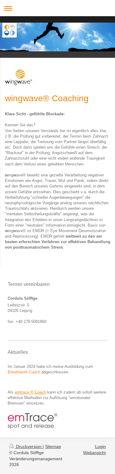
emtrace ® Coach (30, 392)
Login (100, 446)
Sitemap (53, 446)
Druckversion (29, 446)
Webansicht (94, 452)
